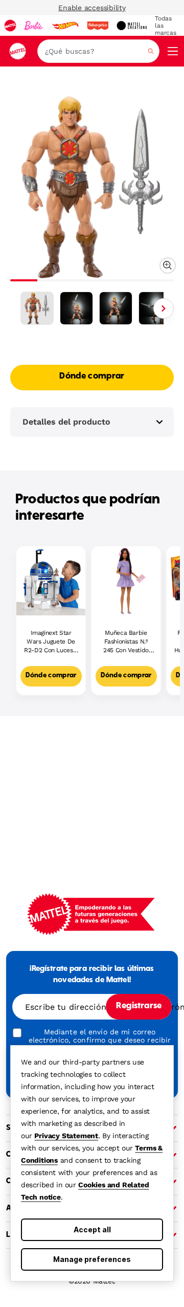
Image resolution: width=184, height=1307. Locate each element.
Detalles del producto (66, 422)
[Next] (163, 308)
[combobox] (98, 51)
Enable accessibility (92, 7)
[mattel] (10, 25)
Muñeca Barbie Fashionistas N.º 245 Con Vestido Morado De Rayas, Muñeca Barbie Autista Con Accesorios (126, 641)
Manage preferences (92, 1259)
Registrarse (139, 1006)
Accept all (92, 1229)
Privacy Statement (66, 1136)
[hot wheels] (65, 25)
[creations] (131, 25)
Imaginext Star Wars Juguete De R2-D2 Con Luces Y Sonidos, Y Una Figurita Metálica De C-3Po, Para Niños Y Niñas (51, 641)
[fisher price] (97, 25)
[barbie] (33, 25)
